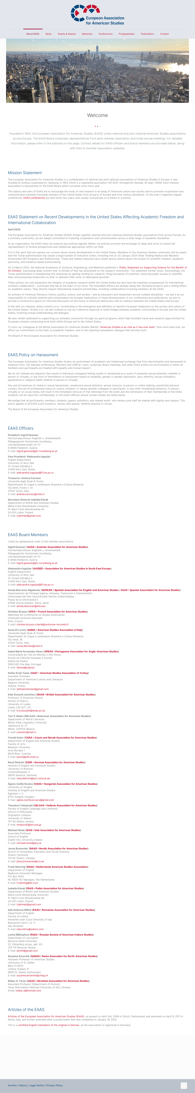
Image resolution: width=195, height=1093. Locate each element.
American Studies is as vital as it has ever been (127, 327)
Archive (12, 1085)
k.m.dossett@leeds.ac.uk (31, 710)
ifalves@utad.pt (26, 667)
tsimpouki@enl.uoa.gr (29, 824)
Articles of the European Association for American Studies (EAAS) (46, 1016)
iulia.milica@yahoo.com (30, 929)
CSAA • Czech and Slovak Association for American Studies (60, 737)
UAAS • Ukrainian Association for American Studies (58, 980)
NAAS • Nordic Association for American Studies (59, 848)
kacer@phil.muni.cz (28, 756)
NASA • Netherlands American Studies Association (57, 866)
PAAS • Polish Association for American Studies (55, 888)
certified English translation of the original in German (48, 1025)
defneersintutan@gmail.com (33, 689)
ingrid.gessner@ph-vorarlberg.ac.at (37, 451)
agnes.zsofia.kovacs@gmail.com (35, 799)
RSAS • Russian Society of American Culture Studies (62, 934)
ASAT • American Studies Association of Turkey (59, 672)
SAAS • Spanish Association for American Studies (150, 590)
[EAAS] (97, 14)
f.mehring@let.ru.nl (27, 882)
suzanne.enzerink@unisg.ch (32, 975)
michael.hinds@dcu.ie (29, 842)
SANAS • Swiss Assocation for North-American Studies (64, 956)
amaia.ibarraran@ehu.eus (31, 606)
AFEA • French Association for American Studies (58, 611)
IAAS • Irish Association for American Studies (53, 830)
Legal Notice (37, 1085)
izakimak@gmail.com (29, 515)
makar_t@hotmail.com (28, 990)
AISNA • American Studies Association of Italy (55, 629)
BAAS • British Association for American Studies (66, 694)
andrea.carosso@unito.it (30, 494)
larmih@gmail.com (27, 950)
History (23, 1085)
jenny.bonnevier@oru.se (30, 861)
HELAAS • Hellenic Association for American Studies (65, 805)
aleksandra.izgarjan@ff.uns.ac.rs (35, 472)
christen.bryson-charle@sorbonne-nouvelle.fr (43, 624)
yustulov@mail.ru (26, 732)
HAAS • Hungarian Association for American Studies (66, 783)
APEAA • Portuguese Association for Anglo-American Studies (81, 651)
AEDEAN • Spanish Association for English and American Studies (80, 590)
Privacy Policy (54, 1085)
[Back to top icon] (184, 1085)
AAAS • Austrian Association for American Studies (57, 546)
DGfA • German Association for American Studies (55, 762)
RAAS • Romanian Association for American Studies (63, 909)
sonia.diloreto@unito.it (30, 645)
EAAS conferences (34, 197)
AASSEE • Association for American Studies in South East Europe (72, 568)
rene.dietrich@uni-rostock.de (33, 778)
